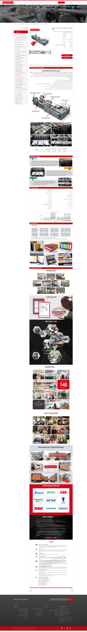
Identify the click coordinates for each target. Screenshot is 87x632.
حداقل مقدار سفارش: (69, 39)
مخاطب (61, 2)
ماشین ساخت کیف (18, 102)
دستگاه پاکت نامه (18, 74)
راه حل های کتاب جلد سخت (24, 613)
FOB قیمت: (71, 38)
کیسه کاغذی (56, 615)
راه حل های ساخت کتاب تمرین (19, 34)
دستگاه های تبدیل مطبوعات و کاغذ (20, 51)
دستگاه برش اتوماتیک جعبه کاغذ (20, 84)
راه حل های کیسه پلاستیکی (19, 97)
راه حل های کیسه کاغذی (18, 90)
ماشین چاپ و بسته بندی (18, 93)
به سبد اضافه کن (67, 57)
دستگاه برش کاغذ (18, 56)
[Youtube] (62, 628)
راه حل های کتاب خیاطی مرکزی (20, 39)
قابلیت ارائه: (71, 42)
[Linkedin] (67, 628)
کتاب (57, 608)
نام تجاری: (71, 35)
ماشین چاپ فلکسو (18, 103)
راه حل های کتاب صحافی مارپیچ (23, 615)
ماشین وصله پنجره (18, 87)
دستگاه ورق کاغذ (18, 59)
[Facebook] (70, 628)
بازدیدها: (71, 47)
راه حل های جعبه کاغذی (18, 76)
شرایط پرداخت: (70, 41)
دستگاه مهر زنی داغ (18, 95)
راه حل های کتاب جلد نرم (19, 42)
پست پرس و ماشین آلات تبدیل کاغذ (37, 608)
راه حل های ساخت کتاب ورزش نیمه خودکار (20, 37)
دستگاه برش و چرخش (18, 65)
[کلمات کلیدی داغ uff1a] (71, 3)
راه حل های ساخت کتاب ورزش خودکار (20, 36)
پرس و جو (66, 55)
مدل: (72, 33)
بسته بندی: (71, 44)
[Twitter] (65, 628)
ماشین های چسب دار (40, 615)
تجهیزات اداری (17, 49)
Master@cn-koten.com (62, 612)
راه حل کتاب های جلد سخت (19, 44)
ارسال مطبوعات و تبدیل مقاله (53, 610)
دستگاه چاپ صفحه (18, 68)
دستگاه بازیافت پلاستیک (19, 99)
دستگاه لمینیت (17, 62)
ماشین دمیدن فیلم (18, 100)
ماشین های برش (18, 53)
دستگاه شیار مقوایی (19, 81)
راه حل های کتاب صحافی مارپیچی (20, 46)
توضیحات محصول (32, 65)
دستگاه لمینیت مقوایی (19, 71)
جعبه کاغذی (56, 612)
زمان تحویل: (71, 45)
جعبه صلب (56, 613)
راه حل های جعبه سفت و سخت (20, 78)
